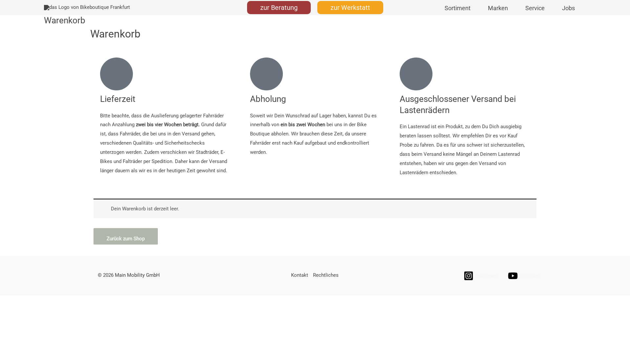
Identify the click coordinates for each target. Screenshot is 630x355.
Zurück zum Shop (126, 239)
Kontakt (299, 275)
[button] (279, 7)
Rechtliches (326, 275)
